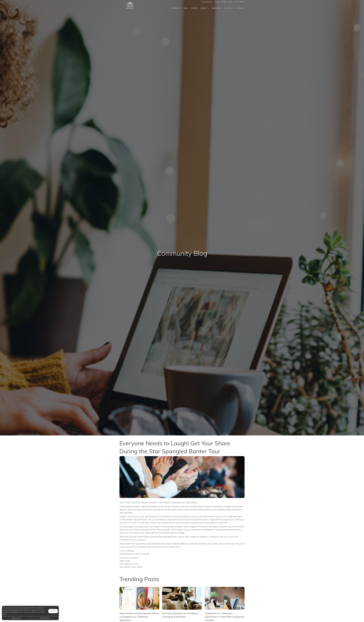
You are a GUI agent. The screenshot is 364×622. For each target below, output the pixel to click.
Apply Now (239, 2)
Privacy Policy (44, 618)
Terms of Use (16, 618)
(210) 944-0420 (207, 2)
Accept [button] (53, 611)
